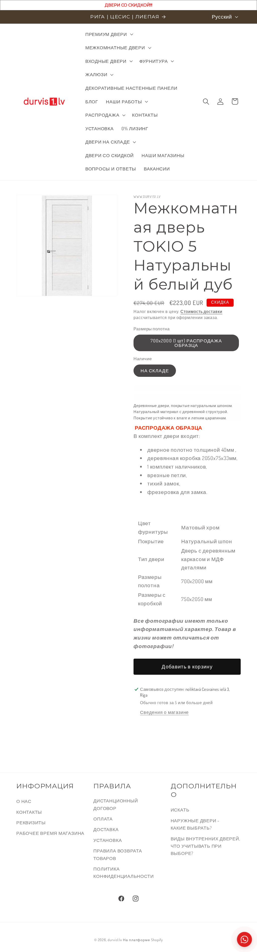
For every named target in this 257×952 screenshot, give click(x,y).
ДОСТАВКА (105, 829)
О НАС (23, 801)
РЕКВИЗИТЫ (31, 822)
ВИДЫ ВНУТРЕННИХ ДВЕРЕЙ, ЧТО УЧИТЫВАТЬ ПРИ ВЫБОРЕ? (205, 846)
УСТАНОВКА (107, 840)
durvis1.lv (115, 939)
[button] (108, 34)
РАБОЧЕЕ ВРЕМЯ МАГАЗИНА (50, 833)
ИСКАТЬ (180, 809)
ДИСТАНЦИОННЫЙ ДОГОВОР (115, 804)
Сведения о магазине (164, 712)
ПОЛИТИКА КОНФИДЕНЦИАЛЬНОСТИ (123, 872)
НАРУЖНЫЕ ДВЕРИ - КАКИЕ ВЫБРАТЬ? (195, 824)
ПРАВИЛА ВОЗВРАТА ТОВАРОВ (117, 854)
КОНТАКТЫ (29, 812)
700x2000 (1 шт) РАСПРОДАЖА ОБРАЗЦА (186, 343)
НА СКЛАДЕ (155, 370)
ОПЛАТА (103, 819)
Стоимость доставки (201, 311)
